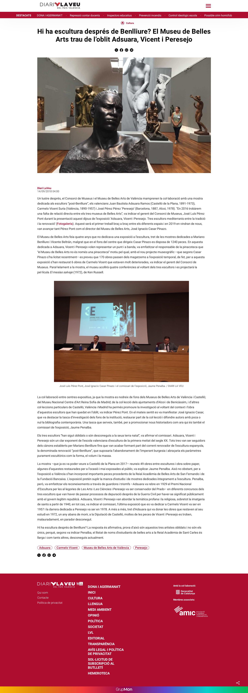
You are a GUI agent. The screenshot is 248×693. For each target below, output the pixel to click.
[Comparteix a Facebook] (121, 50)
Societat (95, 627)
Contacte (43, 597)
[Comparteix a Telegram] (131, 50)
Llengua (95, 604)
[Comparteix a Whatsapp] (126, 50)
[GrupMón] (124, 689)
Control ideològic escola (183, 15)
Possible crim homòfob (218, 15)
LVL (90, 632)
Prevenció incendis (150, 15)
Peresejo (141, 547)
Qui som (42, 592)
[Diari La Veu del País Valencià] (41, 10)
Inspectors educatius (119, 15)
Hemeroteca (99, 673)
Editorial (96, 638)
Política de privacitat (49, 602)
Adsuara (44, 547)
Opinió (93, 615)
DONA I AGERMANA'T (50, 15)
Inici (91, 592)
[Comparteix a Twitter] (116, 50)
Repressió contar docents (85, 15)
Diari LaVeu (44, 188)
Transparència (101, 644)
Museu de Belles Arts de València (106, 547)
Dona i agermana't (104, 587)
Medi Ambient (100, 610)
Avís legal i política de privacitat (106, 652)
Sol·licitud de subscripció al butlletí (101, 663)
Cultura (130, 23)
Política (95, 621)
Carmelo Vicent (67, 547)
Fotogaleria (65, 223)
